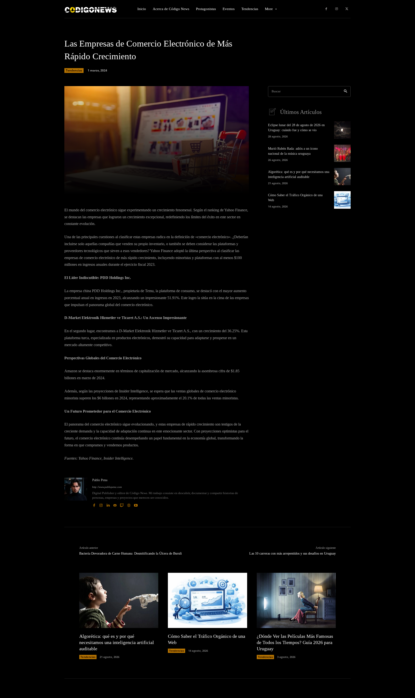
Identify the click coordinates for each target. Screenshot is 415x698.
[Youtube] (136, 504)
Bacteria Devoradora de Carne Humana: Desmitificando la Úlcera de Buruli (130, 553)
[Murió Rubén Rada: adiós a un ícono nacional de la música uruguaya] (342, 153)
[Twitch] (122, 504)
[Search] (345, 91)
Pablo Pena (99, 480)
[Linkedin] (108, 504)
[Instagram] (337, 9)
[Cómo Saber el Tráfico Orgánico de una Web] (342, 199)
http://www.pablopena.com (107, 486)
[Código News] (91, 9)
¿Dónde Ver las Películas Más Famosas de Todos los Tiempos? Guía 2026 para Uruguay (295, 642)
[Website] (129, 504)
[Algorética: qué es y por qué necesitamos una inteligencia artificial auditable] (342, 176)
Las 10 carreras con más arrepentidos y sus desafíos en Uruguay (292, 553)
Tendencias (74, 70)
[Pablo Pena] (75, 493)
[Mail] (115, 504)
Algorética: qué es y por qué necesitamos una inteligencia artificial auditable (116, 642)
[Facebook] (326, 9)
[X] (347, 9)
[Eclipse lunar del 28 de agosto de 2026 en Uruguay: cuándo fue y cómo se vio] (342, 130)
